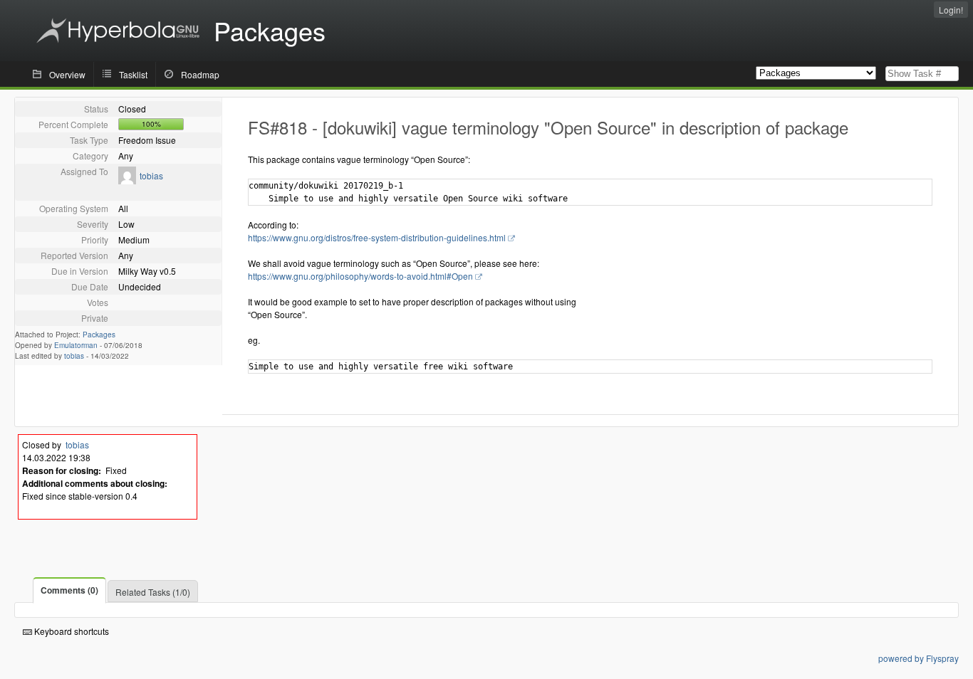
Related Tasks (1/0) (152, 592)
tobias (151, 175)
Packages (99, 335)
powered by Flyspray (918, 658)
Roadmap (200, 74)
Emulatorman (76, 345)
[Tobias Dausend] (127, 180)
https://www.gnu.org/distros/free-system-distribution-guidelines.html (377, 237)
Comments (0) (69, 590)
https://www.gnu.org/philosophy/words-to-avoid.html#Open (360, 276)
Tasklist (133, 74)
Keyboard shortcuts (70, 631)
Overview (67, 74)
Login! (951, 10)
